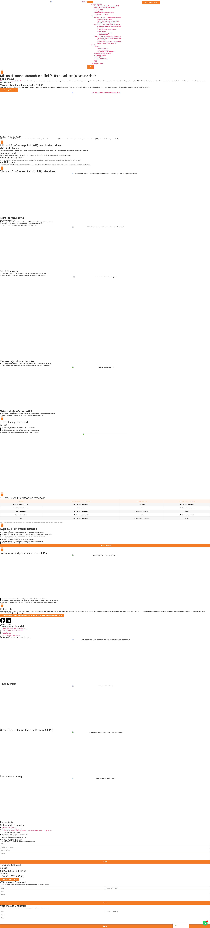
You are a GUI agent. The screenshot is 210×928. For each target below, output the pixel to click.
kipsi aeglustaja (98, 11)
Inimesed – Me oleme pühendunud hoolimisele (107, 17)
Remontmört (7, 822)
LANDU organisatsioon (100, 58)
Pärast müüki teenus (103, 50)
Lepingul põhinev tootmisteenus (106, 51)
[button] (2, 621)
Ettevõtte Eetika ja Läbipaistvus (106, 22)
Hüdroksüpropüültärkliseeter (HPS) (104, 12)
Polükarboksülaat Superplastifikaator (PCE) (106, 5)
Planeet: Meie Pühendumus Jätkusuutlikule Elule (108, 24)
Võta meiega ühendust (97, 63)
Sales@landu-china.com (13, 870)
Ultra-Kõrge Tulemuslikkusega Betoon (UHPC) (26, 730)
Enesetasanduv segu (11, 776)
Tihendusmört (8, 684)
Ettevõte (93, 45)
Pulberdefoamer (98, 9)
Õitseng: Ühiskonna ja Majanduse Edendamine (107, 36)
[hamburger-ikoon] (90, 2)
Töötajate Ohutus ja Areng (104, 19)
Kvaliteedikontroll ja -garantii (102, 53)
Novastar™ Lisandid (96, 4)
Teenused (96, 46)
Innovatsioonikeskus (100, 55)
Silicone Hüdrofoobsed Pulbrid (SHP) (104, 7)
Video (95, 60)
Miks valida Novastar (12, 825)
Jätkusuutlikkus (95, 16)
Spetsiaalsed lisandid (12, 626)
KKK (95, 62)
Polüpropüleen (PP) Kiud (101, 14)
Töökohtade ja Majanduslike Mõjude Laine (109, 41)
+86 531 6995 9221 (12, 876)
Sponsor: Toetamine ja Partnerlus (106, 43)
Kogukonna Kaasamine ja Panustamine (108, 21)
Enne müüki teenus (102, 48)
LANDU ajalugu (98, 57)
